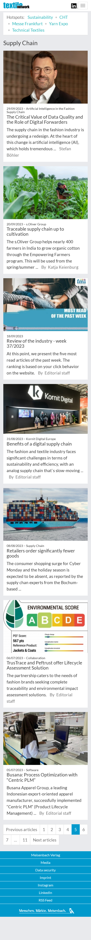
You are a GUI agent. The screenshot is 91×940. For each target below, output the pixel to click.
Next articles (44, 839)
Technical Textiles (28, 30)
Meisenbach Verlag (45, 855)
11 (25, 839)
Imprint (45, 877)
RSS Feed (45, 900)
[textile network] (16, 5)
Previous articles (21, 829)
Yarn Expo (58, 23)
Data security (45, 870)
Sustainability (40, 17)
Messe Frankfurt (27, 23)
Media (45, 862)
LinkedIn (45, 892)
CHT (63, 17)
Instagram (45, 885)
